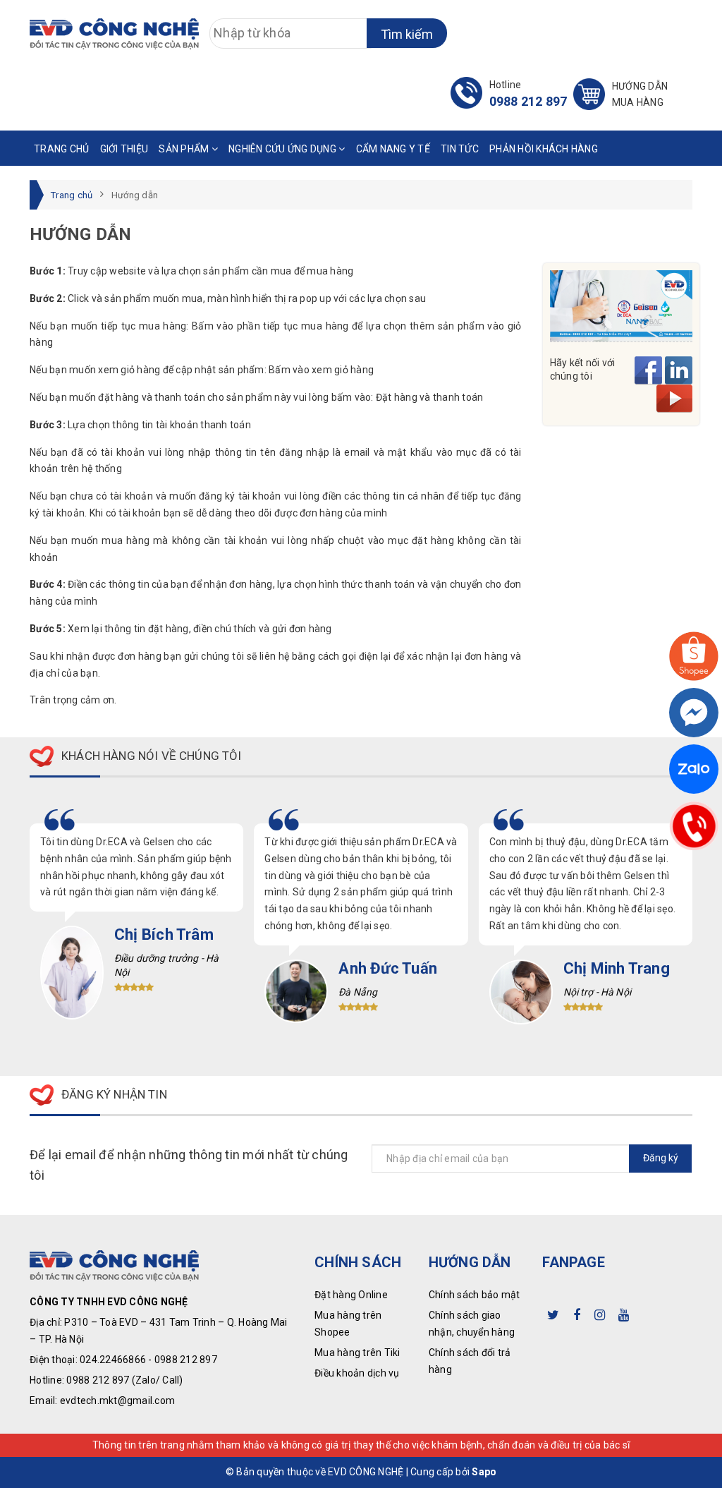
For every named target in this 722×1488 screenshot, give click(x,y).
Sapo (484, 1471)
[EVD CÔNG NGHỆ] (114, 33)
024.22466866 (113, 1359)
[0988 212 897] (693, 825)
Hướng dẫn (640, 94)
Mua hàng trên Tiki (357, 1352)
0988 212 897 (185, 1359)
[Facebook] (693, 712)
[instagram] (600, 1312)
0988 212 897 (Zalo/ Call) (124, 1380)
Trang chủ (61, 149)
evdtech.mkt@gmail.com (117, 1400)
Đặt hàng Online (351, 1294)
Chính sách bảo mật (474, 1294)
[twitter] (552, 1312)
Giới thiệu (124, 149)
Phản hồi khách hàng (543, 149)
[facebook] (576, 1312)
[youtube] (623, 1312)
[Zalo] (693, 769)
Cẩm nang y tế (393, 149)
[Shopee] (693, 656)
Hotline (528, 94)
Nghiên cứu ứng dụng (283, 149)
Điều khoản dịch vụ (357, 1373)
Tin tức (460, 149)
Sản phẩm (185, 149)
